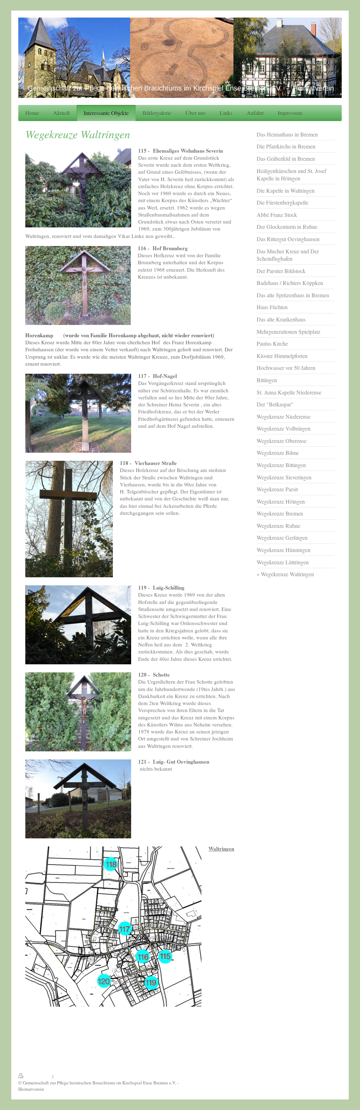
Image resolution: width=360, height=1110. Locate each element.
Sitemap (62, 1076)
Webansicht (331, 1076)
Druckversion (38, 1076)
